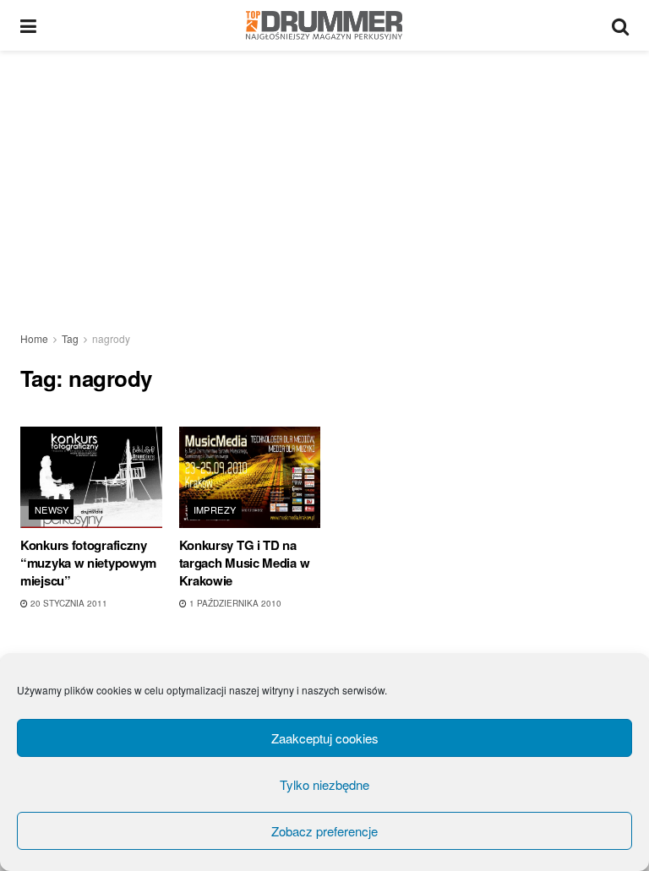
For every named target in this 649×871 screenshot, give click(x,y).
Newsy (51, 509)
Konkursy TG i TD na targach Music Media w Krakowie (244, 563)
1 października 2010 (234, 603)
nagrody (111, 338)
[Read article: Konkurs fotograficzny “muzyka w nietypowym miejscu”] (91, 477)
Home (34, 338)
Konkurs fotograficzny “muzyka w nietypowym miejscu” (88, 563)
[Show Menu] (28, 25)
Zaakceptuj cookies (325, 738)
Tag (70, 338)
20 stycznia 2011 (67, 603)
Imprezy (215, 509)
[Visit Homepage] (324, 25)
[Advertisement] (324, 177)
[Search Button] (620, 25)
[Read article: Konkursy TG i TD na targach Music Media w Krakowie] (250, 477)
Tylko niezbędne (324, 784)
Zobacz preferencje (324, 831)
